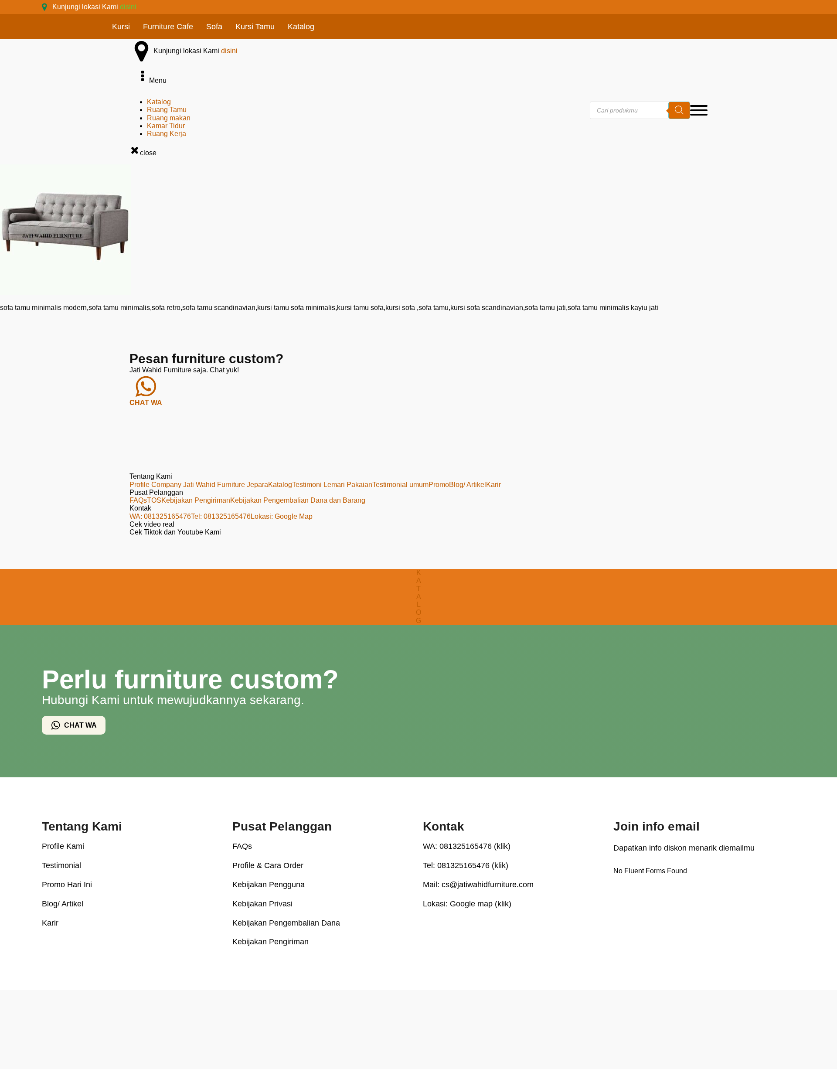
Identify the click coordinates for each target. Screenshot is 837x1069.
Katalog (301, 26)
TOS (154, 500)
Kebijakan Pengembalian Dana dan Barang (297, 500)
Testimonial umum (400, 484)
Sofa (214, 26)
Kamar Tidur (166, 125)
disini (128, 6)
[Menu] (699, 110)
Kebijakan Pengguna (268, 884)
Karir (493, 484)
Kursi (121, 26)
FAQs (138, 500)
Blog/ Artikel (467, 484)
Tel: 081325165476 (221, 516)
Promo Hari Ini (67, 884)
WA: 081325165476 (160, 516)
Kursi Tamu (255, 26)
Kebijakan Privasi (262, 903)
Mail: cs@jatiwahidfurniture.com (478, 884)
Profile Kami (63, 846)
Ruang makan (169, 118)
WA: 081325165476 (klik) (466, 846)
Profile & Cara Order (267, 865)
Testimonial (61, 865)
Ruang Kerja (166, 133)
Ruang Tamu (167, 109)
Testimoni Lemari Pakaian (332, 484)
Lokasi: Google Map (282, 516)
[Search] (679, 110)
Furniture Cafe (168, 26)
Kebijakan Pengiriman (195, 500)
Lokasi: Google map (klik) (467, 903)
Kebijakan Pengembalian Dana (286, 923)
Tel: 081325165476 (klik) (465, 865)
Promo (439, 484)
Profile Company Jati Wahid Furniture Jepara (198, 484)
